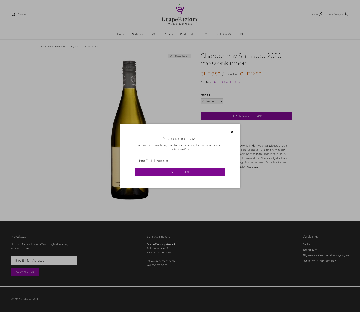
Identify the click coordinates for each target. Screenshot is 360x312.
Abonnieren (180, 172)
